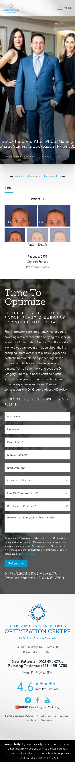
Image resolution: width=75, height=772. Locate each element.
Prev (9, 187)
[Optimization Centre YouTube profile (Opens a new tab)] (47, 700)
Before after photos (25, 156)
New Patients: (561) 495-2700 (31, 573)
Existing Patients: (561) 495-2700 (34, 578)
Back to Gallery (23, 176)
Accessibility (47, 719)
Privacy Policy (27, 553)
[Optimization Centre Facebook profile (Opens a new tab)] (37, 700)
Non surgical (46, 156)
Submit (14, 563)
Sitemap (64, 715)
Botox (61, 156)
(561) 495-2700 (49, 758)
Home (9, 156)
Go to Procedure (50, 176)
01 (69, 156)
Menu (68, 8)
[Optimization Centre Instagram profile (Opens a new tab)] (28, 700)
